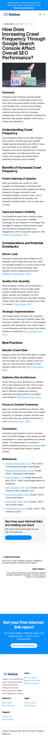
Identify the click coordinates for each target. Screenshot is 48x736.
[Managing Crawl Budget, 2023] (16, 274)
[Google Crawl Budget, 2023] (15, 235)
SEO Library (7, 703)
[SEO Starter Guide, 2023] (29, 397)
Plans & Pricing (8, 705)
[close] (45, 5)
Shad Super (8, 24)
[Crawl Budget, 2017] (22, 304)
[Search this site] (40, 14)
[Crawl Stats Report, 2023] (17, 494)
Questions (19, 24)
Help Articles (7, 719)
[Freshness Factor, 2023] (19, 421)
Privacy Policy (30, 705)
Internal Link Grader (32, 680)
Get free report (30, 677)
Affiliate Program (31, 683)
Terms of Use (29, 703)
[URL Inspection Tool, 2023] (17, 488)
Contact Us (7, 716)
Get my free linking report (18, 537)
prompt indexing (34, 445)
